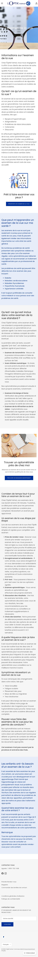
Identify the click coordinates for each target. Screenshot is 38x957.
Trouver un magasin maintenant (19, 478)
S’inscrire (7, 924)
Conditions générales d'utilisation (12, 896)
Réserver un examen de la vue (19, 204)
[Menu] (2, 3)
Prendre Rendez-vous (8, 882)
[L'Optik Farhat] (19, 3)
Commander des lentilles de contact (14, 888)
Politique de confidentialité (10, 899)
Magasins (4, 885)
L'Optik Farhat (9, 949)
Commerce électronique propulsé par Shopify (18, 949)
